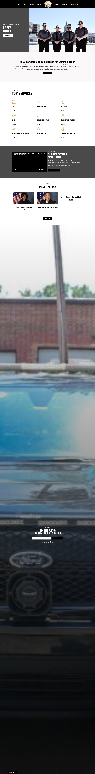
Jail (13, 106)
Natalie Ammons (71, 207)
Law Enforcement (42, 106)
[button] (77, 4)
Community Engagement (68, 120)
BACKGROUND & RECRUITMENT (20, 133)
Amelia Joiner (47, 207)
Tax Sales (64, 106)
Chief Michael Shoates (24, 207)
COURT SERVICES (41, 133)
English (12, 772)
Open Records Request (68, 133)
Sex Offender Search (43, 120)
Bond (13, 120)
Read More (24, 210)
